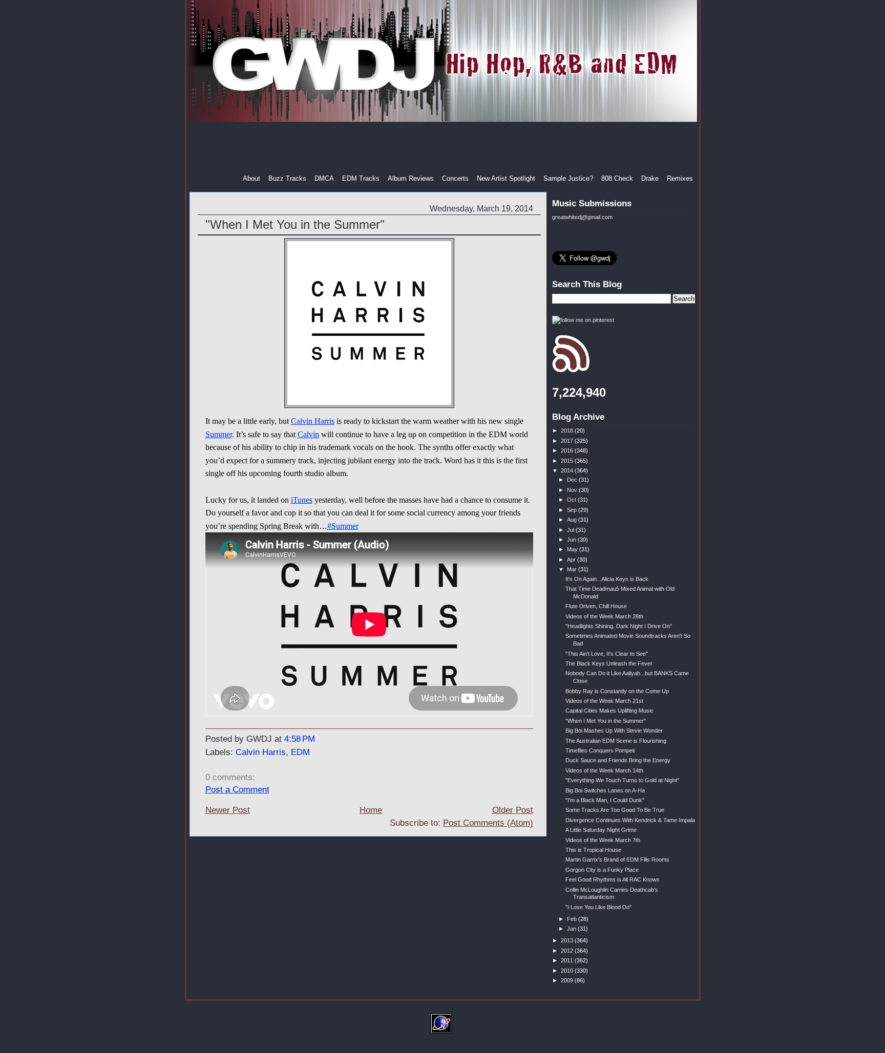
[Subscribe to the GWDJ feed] (570, 371)
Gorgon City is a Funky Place (602, 870)
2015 (568, 461)
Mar (572, 569)
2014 (568, 470)
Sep (572, 510)
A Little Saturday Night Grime (601, 830)
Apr (572, 559)
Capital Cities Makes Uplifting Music (609, 710)
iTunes (301, 500)
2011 (568, 960)
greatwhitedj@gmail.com (582, 217)
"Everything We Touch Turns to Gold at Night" (622, 780)
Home (371, 810)
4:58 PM (299, 739)
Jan (572, 929)
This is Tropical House (593, 850)
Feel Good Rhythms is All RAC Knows (612, 879)
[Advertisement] (443, 148)
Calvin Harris (312, 421)
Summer (218, 434)
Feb (572, 919)
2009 (568, 980)
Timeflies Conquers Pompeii (600, 750)
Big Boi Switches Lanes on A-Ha (605, 790)
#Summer (343, 526)
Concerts (455, 178)
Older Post (512, 810)
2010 (568, 971)
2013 (568, 940)
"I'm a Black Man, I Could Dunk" (604, 800)
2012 (568, 951)
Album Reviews (411, 178)
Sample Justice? (568, 178)
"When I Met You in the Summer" (295, 224)
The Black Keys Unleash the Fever (608, 663)
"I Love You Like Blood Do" (598, 907)
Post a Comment (237, 789)
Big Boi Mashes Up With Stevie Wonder (614, 730)
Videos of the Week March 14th (604, 770)
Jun (572, 539)
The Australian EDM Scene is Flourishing (615, 741)
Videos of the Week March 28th (604, 616)
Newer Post (227, 810)
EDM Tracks (361, 178)
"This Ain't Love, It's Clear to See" (606, 654)
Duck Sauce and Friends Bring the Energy (617, 760)
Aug (572, 520)
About (251, 178)
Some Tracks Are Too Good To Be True (614, 810)
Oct (572, 500)
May (573, 549)
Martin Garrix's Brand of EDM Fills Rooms (617, 859)
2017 (568, 441)
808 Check (617, 178)
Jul (571, 530)
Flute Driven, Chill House (596, 606)
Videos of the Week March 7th (602, 840)
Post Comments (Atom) (488, 823)
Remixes (680, 178)
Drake (650, 178)
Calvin (308, 434)
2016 (568, 450)
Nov (573, 490)
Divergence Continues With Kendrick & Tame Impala (630, 820)
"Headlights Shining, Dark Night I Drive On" (618, 626)
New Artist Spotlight (506, 178)
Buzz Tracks (287, 178)
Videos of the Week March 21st (604, 701)
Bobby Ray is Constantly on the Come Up (617, 691)
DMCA (324, 178)
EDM (300, 752)
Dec (573, 480)
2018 (568, 430)
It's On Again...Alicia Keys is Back (606, 579)
